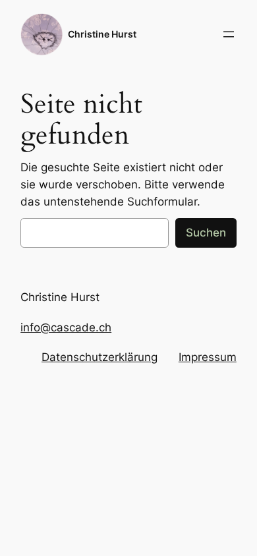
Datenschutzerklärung (99, 357)
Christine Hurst (102, 34)
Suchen (206, 232)
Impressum (208, 357)
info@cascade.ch (65, 327)
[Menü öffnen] (229, 34)
